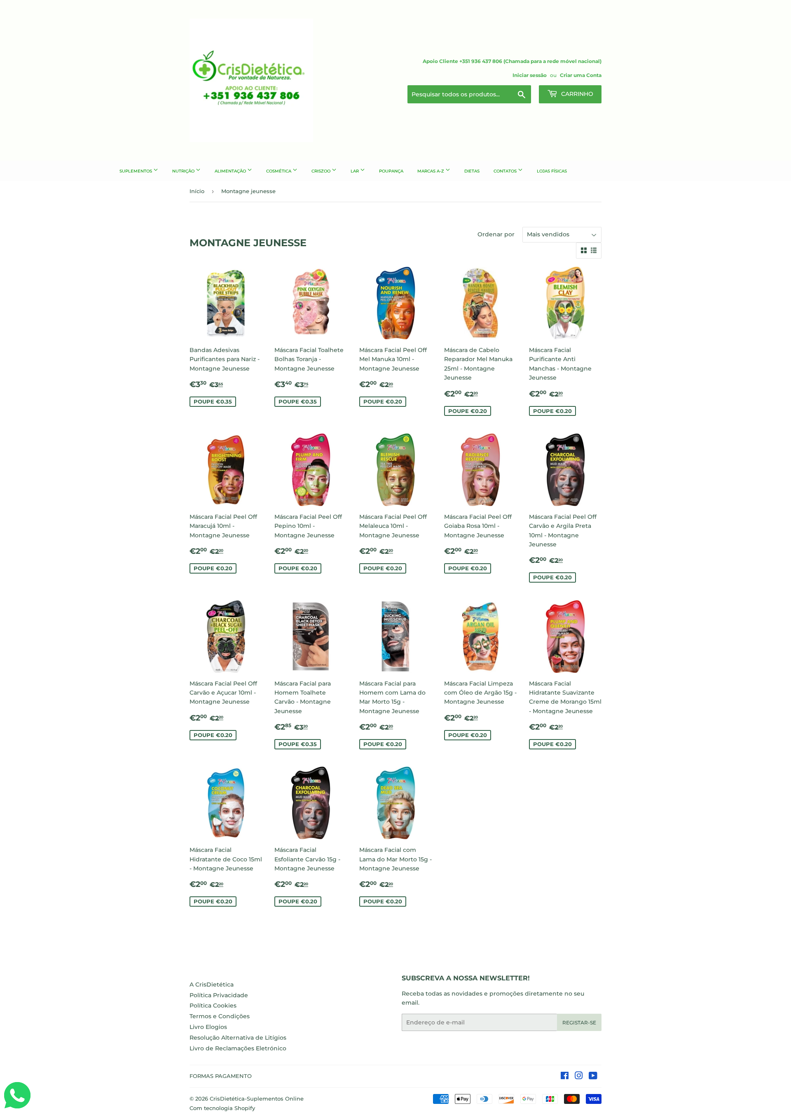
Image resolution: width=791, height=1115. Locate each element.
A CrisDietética (212, 984)
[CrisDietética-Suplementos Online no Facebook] (564, 1076)
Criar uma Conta (580, 75)
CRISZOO (321, 171)
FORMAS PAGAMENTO (221, 1076)
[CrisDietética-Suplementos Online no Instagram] (579, 1076)
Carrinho (576, 94)
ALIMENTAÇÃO (231, 171)
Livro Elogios (208, 1027)
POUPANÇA (391, 171)
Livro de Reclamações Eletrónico (238, 1048)
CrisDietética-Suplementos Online (257, 1098)
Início (197, 191)
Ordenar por (496, 234)
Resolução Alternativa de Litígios (238, 1037)
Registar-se (579, 1022)
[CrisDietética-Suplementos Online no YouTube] (593, 1076)
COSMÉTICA (279, 171)
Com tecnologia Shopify (222, 1108)
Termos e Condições (220, 1016)
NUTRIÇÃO (184, 171)
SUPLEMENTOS (136, 171)
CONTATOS (506, 171)
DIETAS (472, 171)
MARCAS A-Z (431, 171)
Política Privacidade (219, 995)
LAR (355, 171)
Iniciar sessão (530, 75)
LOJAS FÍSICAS (552, 171)
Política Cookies (213, 1005)
